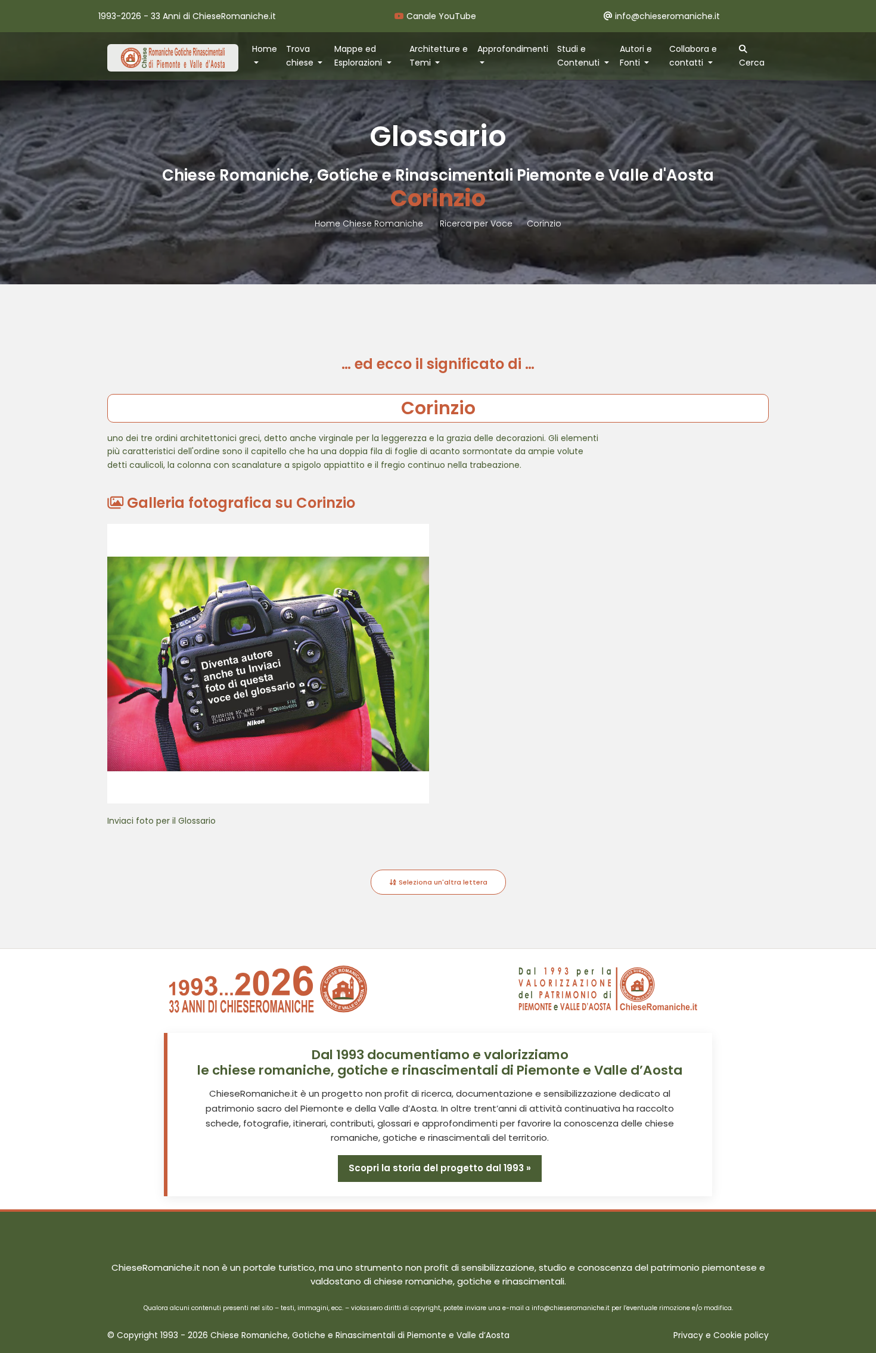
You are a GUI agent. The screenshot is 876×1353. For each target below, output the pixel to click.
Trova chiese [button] (301, 56)
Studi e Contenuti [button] (579, 56)
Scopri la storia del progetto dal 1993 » (440, 1168)
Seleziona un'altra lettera (442, 882)
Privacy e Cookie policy (721, 1335)
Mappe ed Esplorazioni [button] (359, 56)
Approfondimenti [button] (512, 49)
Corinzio (544, 223)
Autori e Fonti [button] (636, 56)
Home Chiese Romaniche (370, 223)
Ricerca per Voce (476, 223)
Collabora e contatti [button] (693, 56)
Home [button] (264, 49)
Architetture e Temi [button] (438, 56)
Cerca (752, 63)
